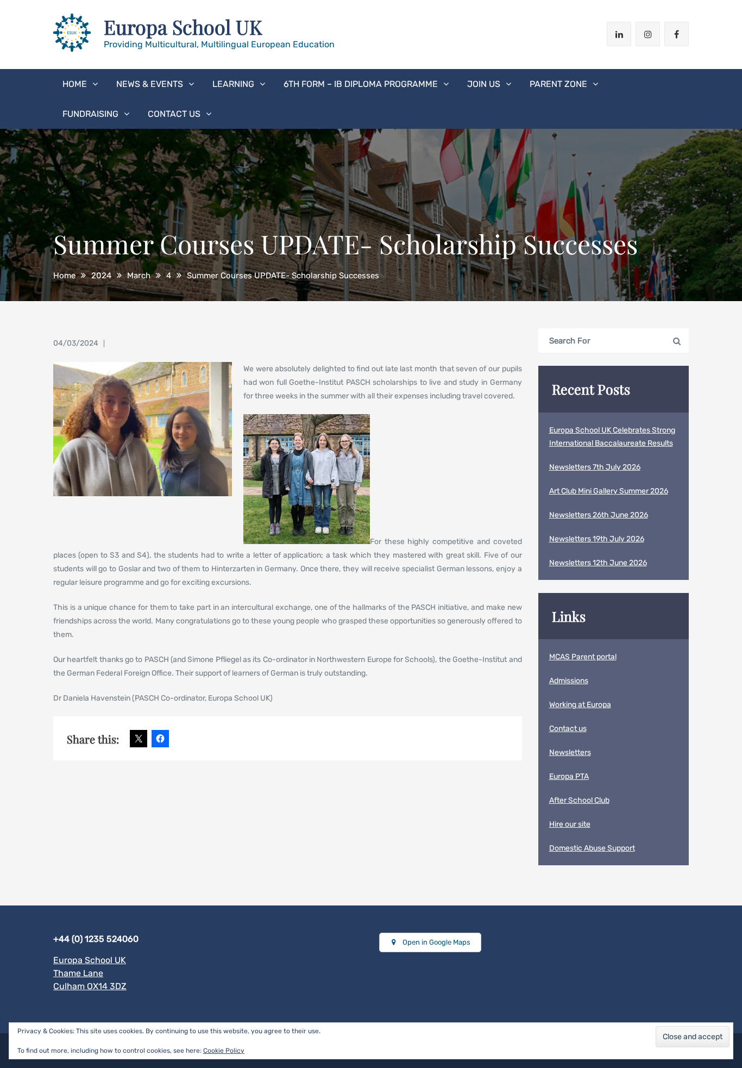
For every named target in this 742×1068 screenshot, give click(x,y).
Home (74, 84)
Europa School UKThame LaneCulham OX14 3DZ (90, 973)
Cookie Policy (223, 1050)
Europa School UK (183, 27)
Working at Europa (580, 704)
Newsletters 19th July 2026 (596, 539)
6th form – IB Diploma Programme (361, 84)
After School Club (579, 800)
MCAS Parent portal (583, 656)
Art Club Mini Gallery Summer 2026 (608, 491)
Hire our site (569, 824)
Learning (233, 84)
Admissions (568, 680)
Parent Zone (558, 84)
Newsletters (570, 752)
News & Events (149, 84)
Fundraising (90, 114)
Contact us (174, 114)
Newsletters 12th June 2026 (598, 562)
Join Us (483, 84)
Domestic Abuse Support (592, 848)
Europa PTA (569, 776)
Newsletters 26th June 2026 (598, 515)
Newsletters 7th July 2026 (594, 467)
